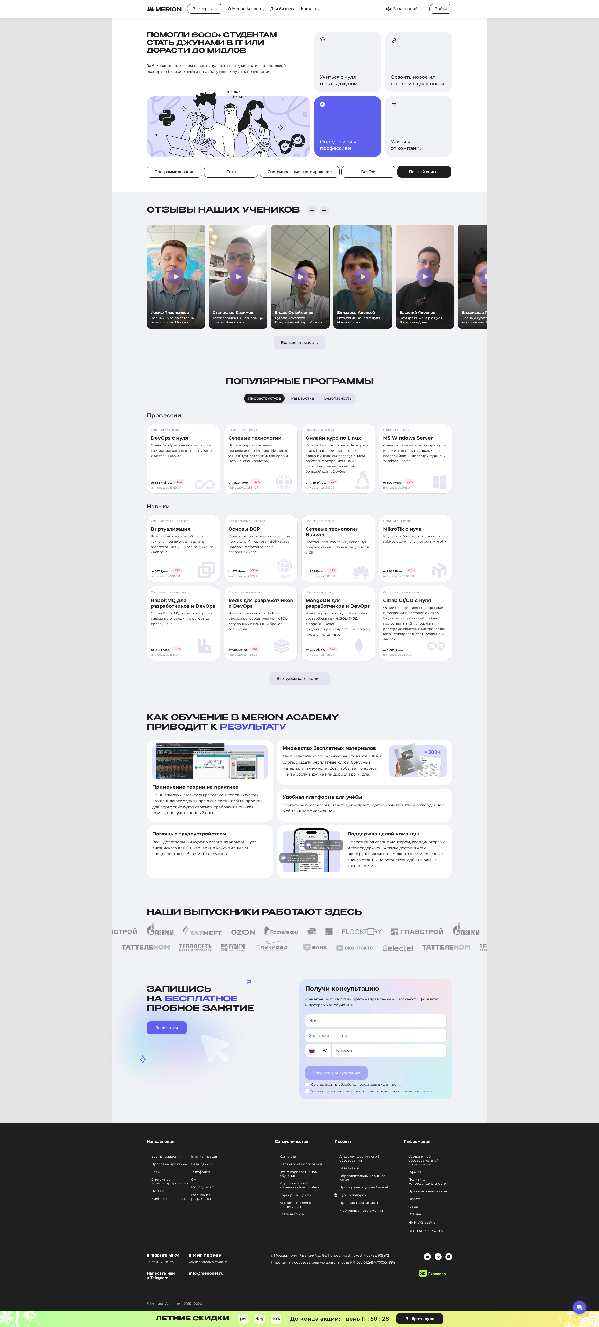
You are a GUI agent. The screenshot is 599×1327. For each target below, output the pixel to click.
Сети (231, 171)
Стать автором (292, 1214)
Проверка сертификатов (361, 1203)
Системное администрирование (300, 171)
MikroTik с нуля (402, 529)
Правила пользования (427, 1191)
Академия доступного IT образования (360, 1158)
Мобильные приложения (361, 1211)
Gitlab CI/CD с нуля (407, 600)
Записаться (167, 1028)
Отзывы (415, 1214)
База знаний (349, 1168)
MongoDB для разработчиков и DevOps (338, 603)
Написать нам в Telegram (161, 1275)
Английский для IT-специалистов (296, 1205)
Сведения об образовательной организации (423, 1160)
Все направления (166, 1156)
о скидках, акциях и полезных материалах (398, 1091)
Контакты (310, 9)
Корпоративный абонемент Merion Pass (299, 1185)
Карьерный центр (295, 1195)
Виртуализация (170, 529)
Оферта (415, 1172)
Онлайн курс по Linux (333, 438)
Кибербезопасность (168, 1199)
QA (193, 1180)
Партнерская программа (301, 1164)
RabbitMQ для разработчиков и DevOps (183, 603)
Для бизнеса (282, 9)
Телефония (200, 1172)
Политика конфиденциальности (427, 1182)
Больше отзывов (297, 342)
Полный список (424, 171)
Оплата (414, 1199)
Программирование (174, 171)
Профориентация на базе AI (363, 1187)
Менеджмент (202, 1187)
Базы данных (202, 1164)
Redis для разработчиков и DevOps (260, 603)
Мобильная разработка (201, 1197)
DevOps (368, 171)
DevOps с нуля (169, 438)
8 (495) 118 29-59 (205, 1255)
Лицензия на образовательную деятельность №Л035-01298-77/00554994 (333, 1262)
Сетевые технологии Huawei (332, 531)
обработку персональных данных (367, 1084)
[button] (312, 210)
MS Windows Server (408, 438)
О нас (413, 1207)
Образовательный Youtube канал (362, 1178)
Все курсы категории (297, 678)
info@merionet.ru (206, 1273)
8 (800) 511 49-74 (163, 1255)
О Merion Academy (246, 9)
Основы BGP (244, 529)
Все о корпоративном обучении (299, 1174)
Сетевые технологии (254, 438)
